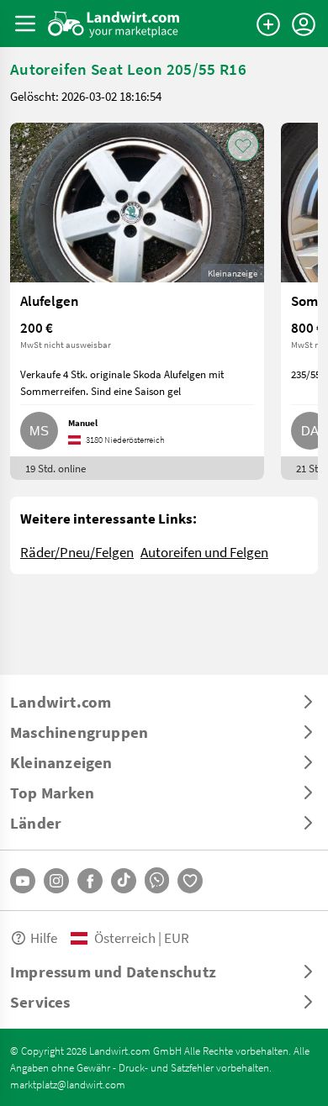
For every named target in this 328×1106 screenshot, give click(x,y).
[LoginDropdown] (303, 24)
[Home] (114, 23)
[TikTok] (123, 880)
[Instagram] (56, 880)
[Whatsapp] (157, 880)
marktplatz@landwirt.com (67, 1084)
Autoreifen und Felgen (204, 551)
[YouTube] (22, 880)
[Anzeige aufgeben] (268, 24)
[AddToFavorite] (243, 145)
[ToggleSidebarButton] (25, 23)
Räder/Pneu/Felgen (77, 551)
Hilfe (43, 937)
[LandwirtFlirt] (190, 880)
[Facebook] (90, 880)
